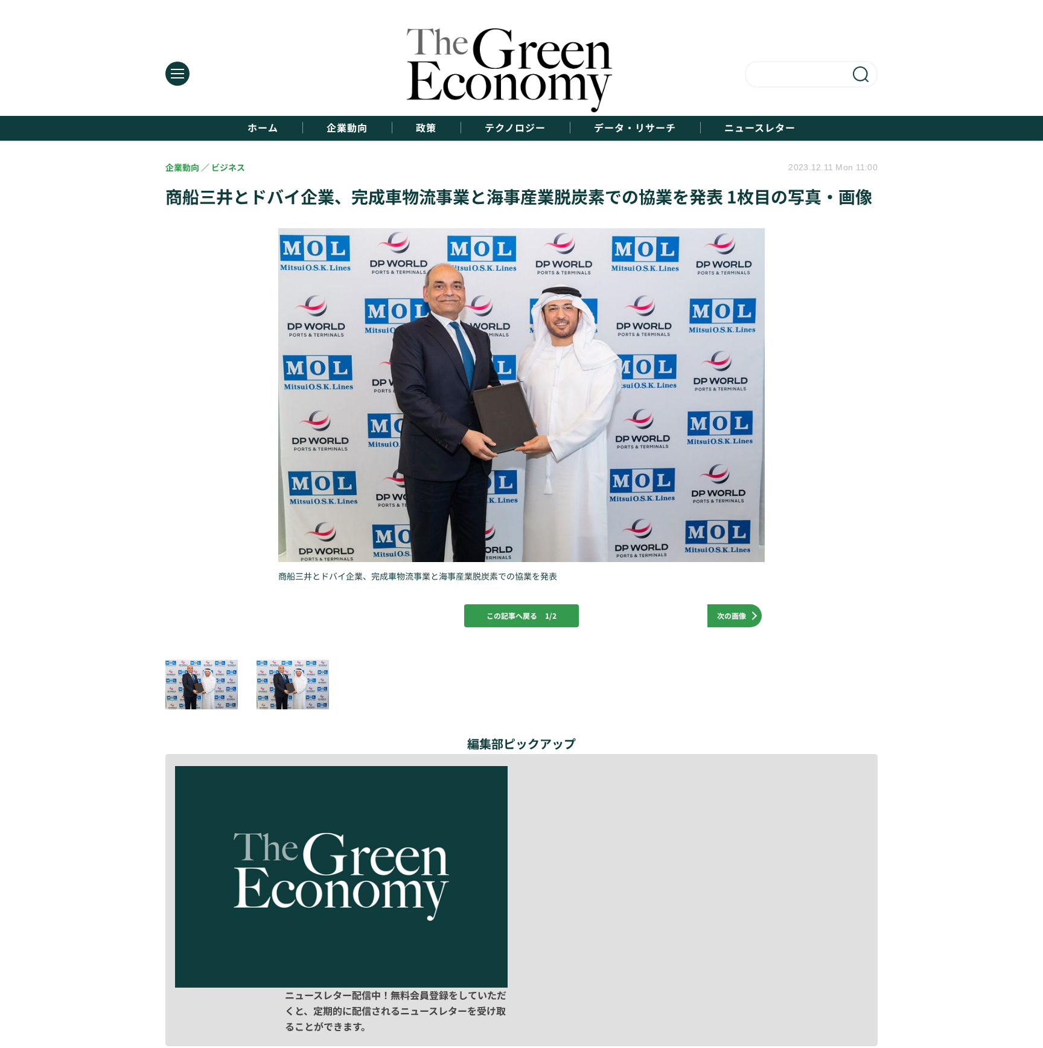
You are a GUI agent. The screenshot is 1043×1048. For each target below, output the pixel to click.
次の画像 (731, 615)
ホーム (262, 127)
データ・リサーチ (635, 127)
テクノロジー (515, 127)
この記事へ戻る (521, 615)
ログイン (695, 982)
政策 (426, 127)
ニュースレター (760, 127)
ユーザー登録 (818, 982)
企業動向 (347, 127)
